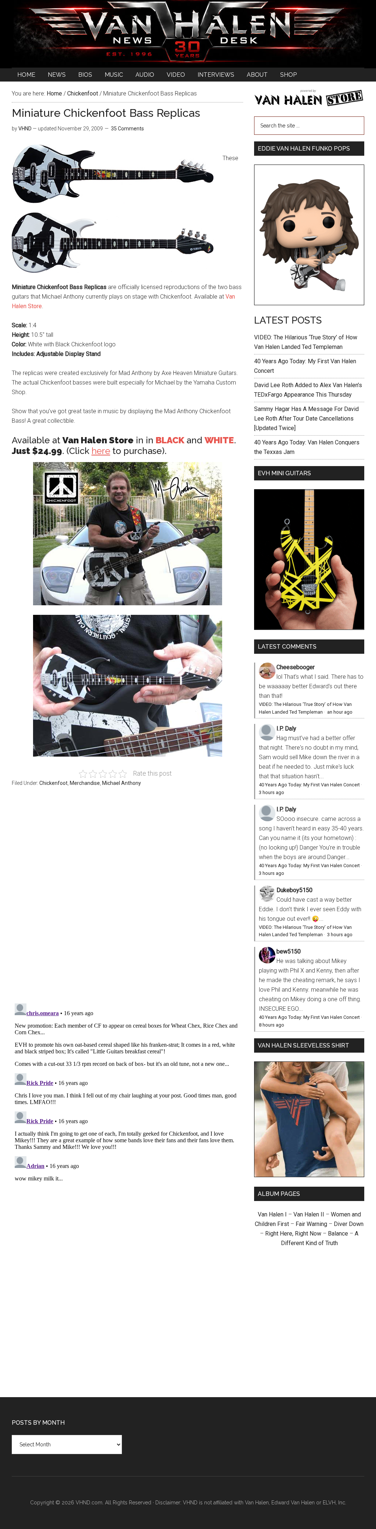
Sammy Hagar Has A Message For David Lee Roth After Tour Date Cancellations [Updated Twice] (306, 418)
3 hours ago (271, 792)
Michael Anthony (121, 783)
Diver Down (349, 1223)
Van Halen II (308, 1214)
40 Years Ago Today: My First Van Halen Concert (309, 784)
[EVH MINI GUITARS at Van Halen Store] (309, 627)
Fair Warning (311, 1223)
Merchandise (85, 783)
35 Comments (127, 128)
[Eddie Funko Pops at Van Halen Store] (309, 303)
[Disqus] (127, 1092)
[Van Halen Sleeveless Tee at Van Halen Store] (309, 1175)
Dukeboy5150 (294, 890)
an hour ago (339, 712)
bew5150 (288, 951)
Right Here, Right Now (293, 1233)
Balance (338, 1233)
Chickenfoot (53, 783)
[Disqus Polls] (127, 899)
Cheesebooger (295, 667)
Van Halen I (272, 1214)
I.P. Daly (286, 728)
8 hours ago (271, 1025)
